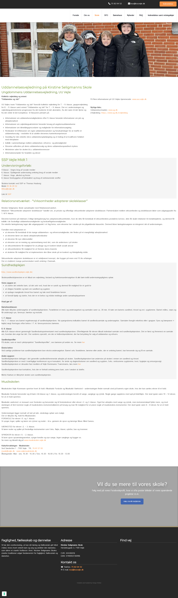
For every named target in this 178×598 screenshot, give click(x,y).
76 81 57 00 (37, 448)
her (83, 342)
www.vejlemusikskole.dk (26, 451)
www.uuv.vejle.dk (139, 99)
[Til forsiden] (16, 15)
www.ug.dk (113, 110)
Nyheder (130, 15)
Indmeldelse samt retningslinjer (161, 15)
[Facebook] (3, 4)
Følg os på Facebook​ (132, 501)
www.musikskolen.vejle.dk (35, 440)
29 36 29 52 (12, 186)
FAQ (141, 15)
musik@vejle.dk (8, 451)
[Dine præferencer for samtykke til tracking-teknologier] (4, 593)
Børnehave (117, 15)
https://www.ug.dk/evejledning (114, 112)
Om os (87, 15)
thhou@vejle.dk (8, 189)
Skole (97, 15)
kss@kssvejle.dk (76, 569)
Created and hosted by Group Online (89, 583)
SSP (9, 194)
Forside (76, 15)
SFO (106, 15)
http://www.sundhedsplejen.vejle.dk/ (17, 272)
